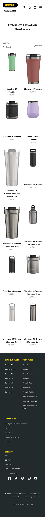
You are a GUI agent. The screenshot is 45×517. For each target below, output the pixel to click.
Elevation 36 (9, 387)
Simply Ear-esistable (12, 437)
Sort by (6, 43)
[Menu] (40, 7)
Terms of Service (27, 504)
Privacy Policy (16, 504)
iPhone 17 (25, 365)
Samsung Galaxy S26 (29, 397)
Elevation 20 (9, 378)
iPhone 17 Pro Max (28, 374)
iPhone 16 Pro (26, 387)
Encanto (7, 442)
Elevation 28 (9, 383)
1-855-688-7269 (11, 473)
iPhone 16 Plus (27, 383)
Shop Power (9, 433)
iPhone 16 (25, 378)
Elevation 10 (9, 365)
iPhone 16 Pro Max (28, 392)
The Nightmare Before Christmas (16, 424)
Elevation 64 (9, 392)
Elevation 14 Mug (10, 369)
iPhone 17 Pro (26, 369)
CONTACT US (9, 460)
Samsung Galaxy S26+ (30, 401)
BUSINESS (8, 464)
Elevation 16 (9, 374)
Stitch (7, 428)
